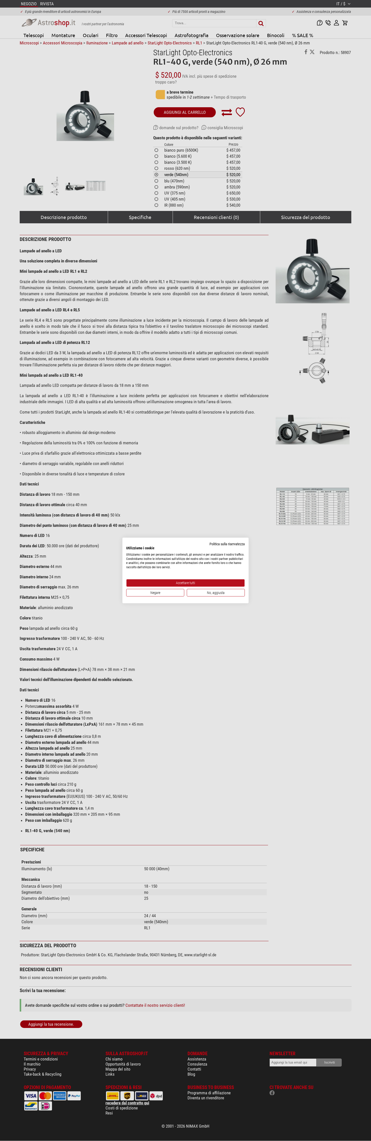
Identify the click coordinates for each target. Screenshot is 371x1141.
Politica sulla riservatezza (227, 544)
